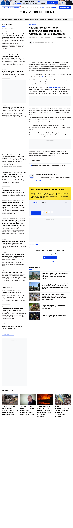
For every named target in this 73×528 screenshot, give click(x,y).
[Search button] (70, 20)
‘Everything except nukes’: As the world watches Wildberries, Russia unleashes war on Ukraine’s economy (45, 411)
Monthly (35, 202)
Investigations (49, 19)
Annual (44, 202)
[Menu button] (3, 19)
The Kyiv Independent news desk (44, 42)
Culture (42, 19)
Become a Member (65, 7)
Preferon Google (61, 37)
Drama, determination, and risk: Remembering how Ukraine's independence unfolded (62, 411)
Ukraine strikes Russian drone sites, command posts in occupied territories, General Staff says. (13, 56)
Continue (36, 213)
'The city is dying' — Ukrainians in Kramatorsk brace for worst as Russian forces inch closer (10, 410)
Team (26, 7)
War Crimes (57, 19)
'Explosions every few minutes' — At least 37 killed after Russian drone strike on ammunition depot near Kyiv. (14, 35)
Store (42, 7)
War (6, 19)
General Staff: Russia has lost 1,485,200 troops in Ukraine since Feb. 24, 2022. (13, 192)
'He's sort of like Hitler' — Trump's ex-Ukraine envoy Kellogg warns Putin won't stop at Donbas (27, 410)
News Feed (32, 24)
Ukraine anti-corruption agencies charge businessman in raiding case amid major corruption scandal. (13, 310)
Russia (22, 19)
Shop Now (52, 2)
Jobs (30, 7)
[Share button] (69, 37)
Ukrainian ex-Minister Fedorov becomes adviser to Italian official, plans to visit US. (13, 294)
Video (36, 19)
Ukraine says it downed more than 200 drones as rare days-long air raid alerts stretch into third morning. (14, 174)
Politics (10, 19)
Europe (27, 19)
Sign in (55, 261)
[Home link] (36, 12)
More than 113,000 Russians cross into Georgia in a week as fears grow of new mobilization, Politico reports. (14, 256)
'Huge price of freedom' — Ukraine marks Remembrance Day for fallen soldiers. (13, 156)
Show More (8, 334)
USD (66, 202)
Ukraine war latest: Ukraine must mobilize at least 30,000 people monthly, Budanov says (12, 326)
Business (16, 19)
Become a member (50, 258)
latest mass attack (54, 87)
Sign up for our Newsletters (11, 7)
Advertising (35, 7)
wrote (42, 76)
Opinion (32, 19)
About (22, 7)
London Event (48, 7)
